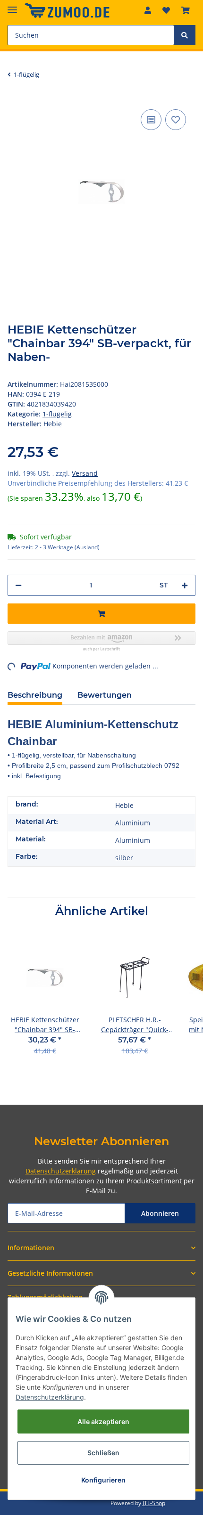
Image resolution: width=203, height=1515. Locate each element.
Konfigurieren (103, 1480)
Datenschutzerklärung (60, 1170)
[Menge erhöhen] (184, 585)
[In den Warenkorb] (101, 613)
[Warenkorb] (185, 10)
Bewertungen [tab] (104, 695)
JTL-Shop (154, 1503)
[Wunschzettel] (166, 10)
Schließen (103, 1453)
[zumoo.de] (67, 10)
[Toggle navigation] (12, 6)
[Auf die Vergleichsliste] (151, 119)
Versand (85, 473)
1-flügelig (57, 413)
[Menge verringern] (18, 585)
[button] (148, 10)
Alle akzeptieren (103, 1421)
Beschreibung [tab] (35, 695)
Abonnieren (160, 1213)
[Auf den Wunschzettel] (175, 119)
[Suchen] (184, 35)
